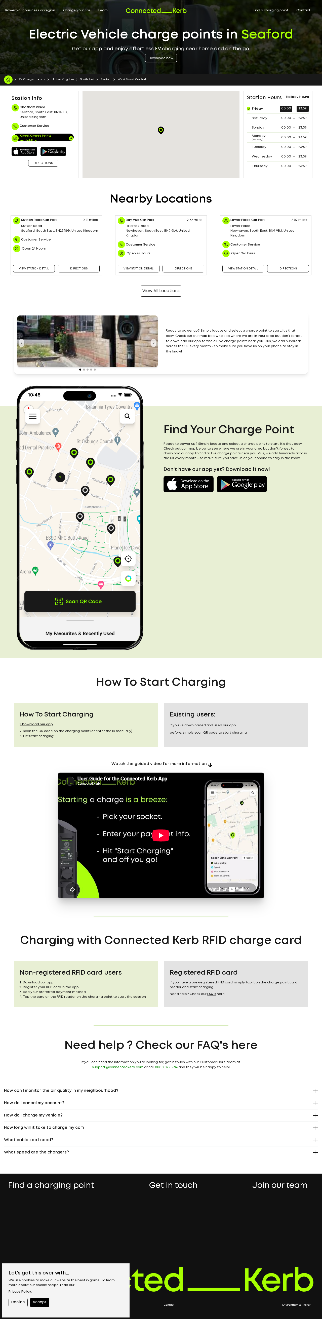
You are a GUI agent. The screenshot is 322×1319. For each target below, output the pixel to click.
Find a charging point (271, 10)
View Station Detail (34, 268)
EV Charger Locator (32, 79)
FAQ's (211, 994)
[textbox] (234, 341)
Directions (43, 163)
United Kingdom (63, 79)
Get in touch (173, 1186)
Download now (161, 58)
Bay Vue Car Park (140, 220)
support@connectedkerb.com (117, 1067)
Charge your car (76, 10)
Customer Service (36, 239)
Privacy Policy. (20, 1291)
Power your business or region (30, 10)
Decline (18, 1302)
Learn (103, 10)
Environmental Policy (296, 1305)
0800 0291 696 (166, 1067)
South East (87, 79)
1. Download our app (36, 724)
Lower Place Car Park (247, 220)
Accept (40, 1302)
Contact (303, 10)
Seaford (106, 79)
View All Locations (161, 291)
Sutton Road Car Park (39, 220)
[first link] (8, 79)
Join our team (280, 1186)
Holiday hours (297, 97)
